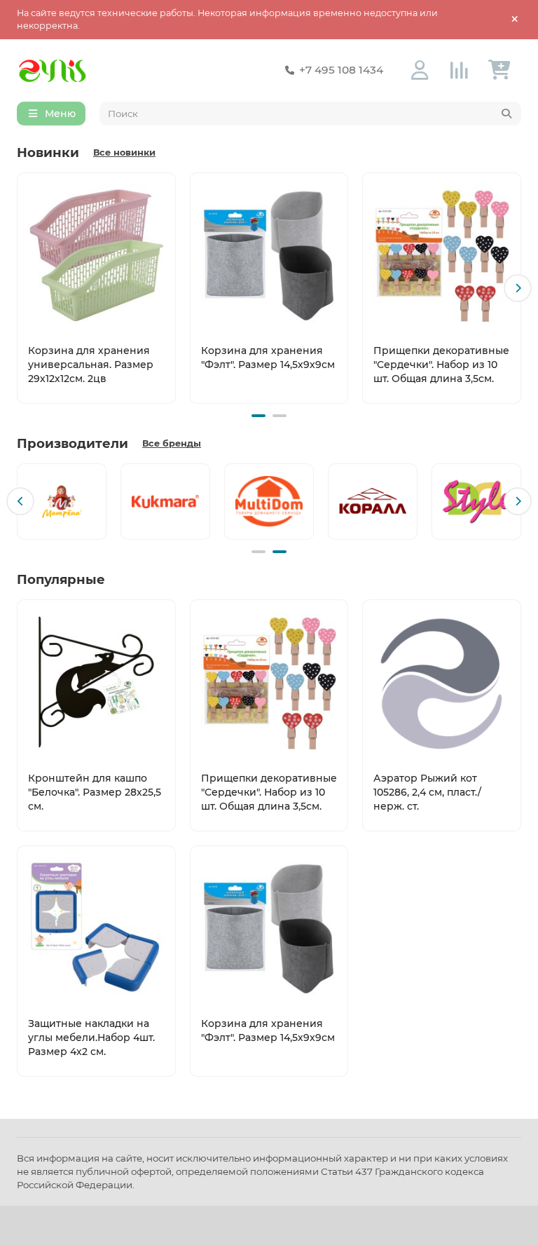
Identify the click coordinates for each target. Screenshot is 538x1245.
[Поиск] (506, 113)
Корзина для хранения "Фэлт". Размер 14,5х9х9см (268, 357)
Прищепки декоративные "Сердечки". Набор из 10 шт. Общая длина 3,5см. (441, 364)
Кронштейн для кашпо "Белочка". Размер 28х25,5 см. (94, 792)
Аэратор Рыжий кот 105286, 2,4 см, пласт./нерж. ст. (427, 792)
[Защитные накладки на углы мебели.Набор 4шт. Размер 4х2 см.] (96, 928)
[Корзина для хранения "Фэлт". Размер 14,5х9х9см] (269, 255)
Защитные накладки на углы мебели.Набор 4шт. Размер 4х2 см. (91, 1037)
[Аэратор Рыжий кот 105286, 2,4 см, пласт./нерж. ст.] (441, 682)
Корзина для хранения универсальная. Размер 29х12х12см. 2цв (90, 364)
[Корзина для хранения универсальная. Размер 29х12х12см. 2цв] (96, 255)
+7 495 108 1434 (341, 69)
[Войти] (420, 70)
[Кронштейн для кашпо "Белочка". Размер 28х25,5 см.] (96, 682)
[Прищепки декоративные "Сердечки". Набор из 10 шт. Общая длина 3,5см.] (441, 255)
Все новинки (124, 152)
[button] (20, 288)
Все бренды (171, 443)
